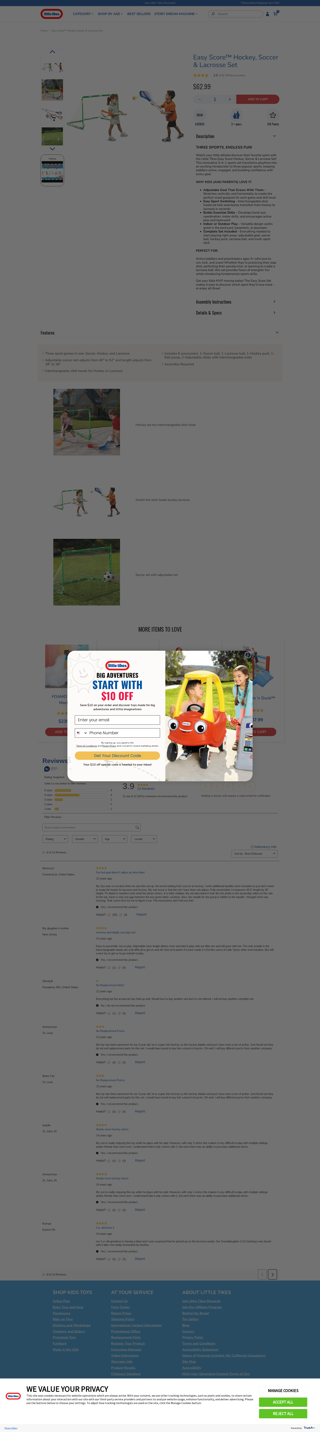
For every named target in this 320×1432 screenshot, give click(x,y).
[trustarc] (309, 1428)
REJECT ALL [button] (283, 1413)
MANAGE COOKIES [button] (283, 1390)
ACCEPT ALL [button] (283, 1402)
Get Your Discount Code (117, 755)
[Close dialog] (248, 655)
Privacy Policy (11, 1428)
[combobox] (81, 733)
